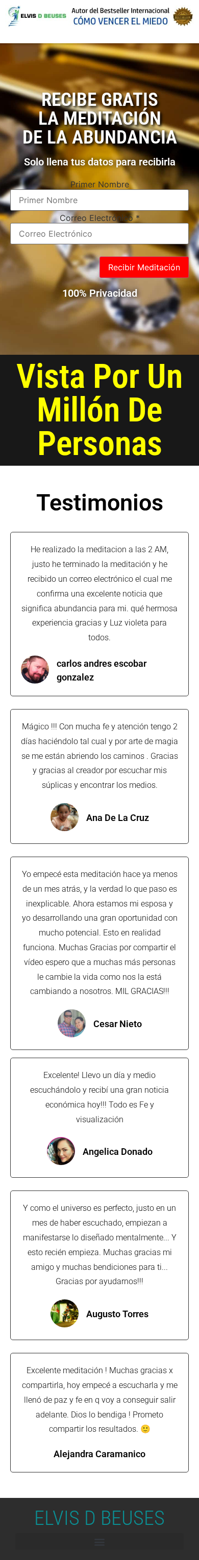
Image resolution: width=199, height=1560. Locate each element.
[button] (99, 1541)
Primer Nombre (99, 184)
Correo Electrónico (100, 218)
